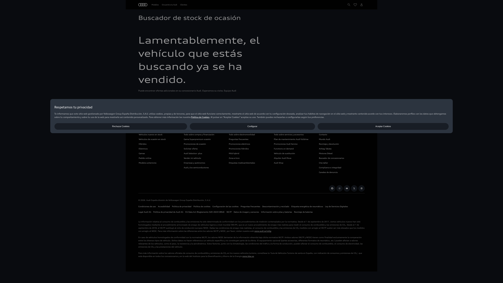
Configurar (252, 126)
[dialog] (251, 116)
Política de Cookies (200, 117)
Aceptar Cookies (383, 126)
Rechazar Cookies (120, 126)
